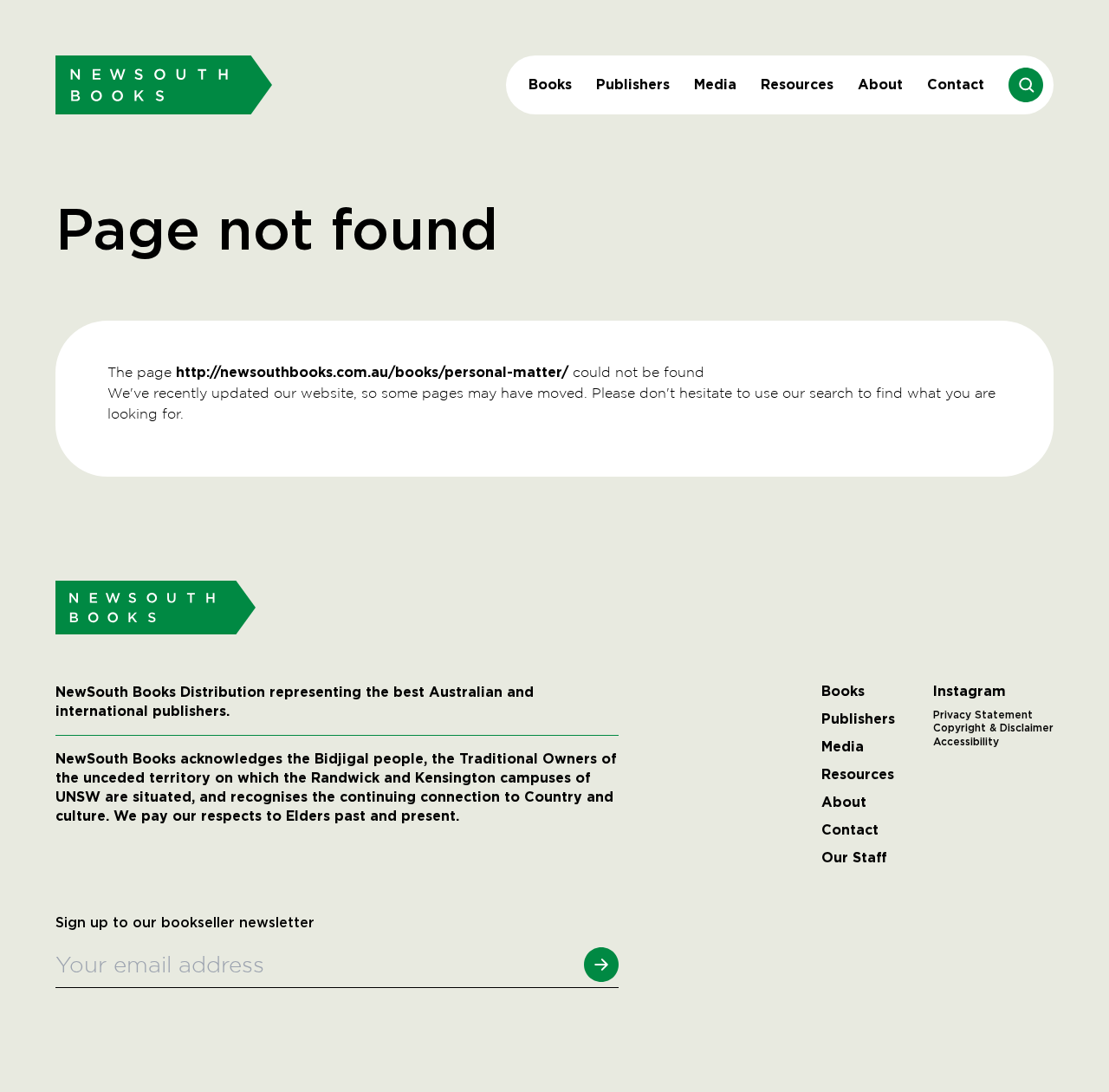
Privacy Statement (983, 715)
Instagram (969, 691)
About (880, 84)
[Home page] (163, 84)
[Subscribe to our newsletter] (601, 964)
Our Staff (854, 858)
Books (550, 84)
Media (715, 84)
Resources (797, 84)
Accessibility (966, 742)
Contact (955, 84)
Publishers (633, 84)
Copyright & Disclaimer (993, 728)
